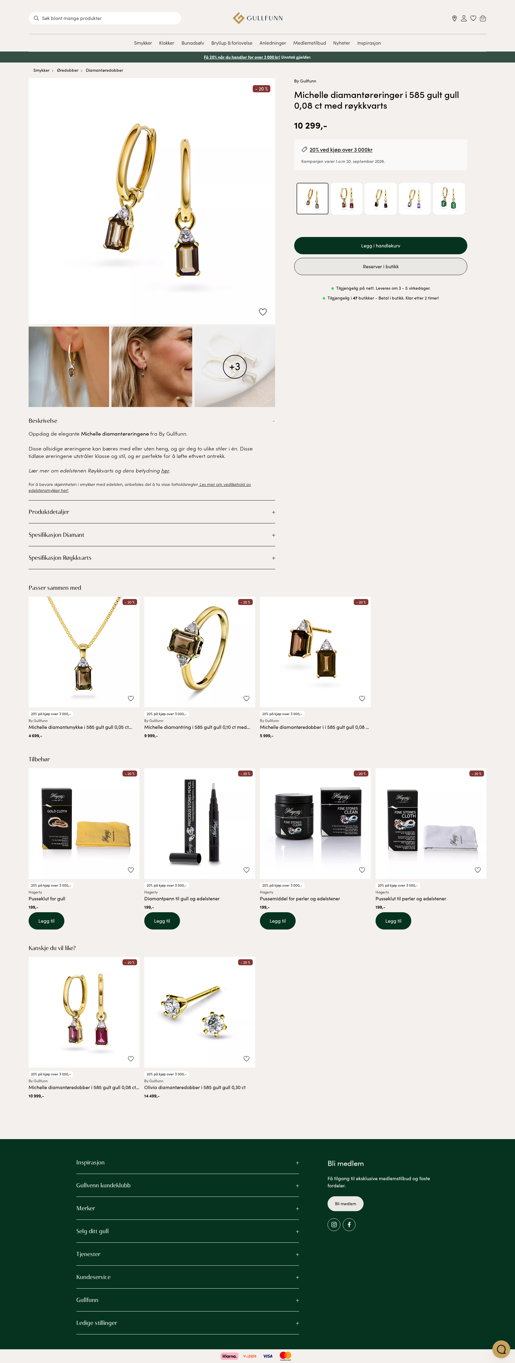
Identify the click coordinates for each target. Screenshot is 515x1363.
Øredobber (67, 70)
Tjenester (88, 1254)
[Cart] (482, 18)
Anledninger (273, 42)
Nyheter (341, 42)
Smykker (143, 42)
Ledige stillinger (96, 1322)
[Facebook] (349, 1224)
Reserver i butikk (381, 266)
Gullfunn (87, 1299)
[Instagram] (334, 1224)
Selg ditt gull (92, 1231)
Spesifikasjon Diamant (56, 534)
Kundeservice (93, 1277)
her (165, 470)
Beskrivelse (43, 420)
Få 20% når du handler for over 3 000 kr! (242, 57)
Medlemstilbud (309, 42)
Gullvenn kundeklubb (103, 1185)
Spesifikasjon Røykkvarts (60, 557)
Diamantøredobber (104, 70)
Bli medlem (345, 1203)
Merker (85, 1208)
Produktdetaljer (49, 511)
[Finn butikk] (454, 18)
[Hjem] (258, 18)
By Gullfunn (305, 81)
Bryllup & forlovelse (231, 42)
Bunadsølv (193, 42)
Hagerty (35, 892)
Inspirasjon (369, 42)
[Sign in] (463, 18)
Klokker (166, 42)
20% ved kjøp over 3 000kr (341, 149)
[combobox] (105, 18)
